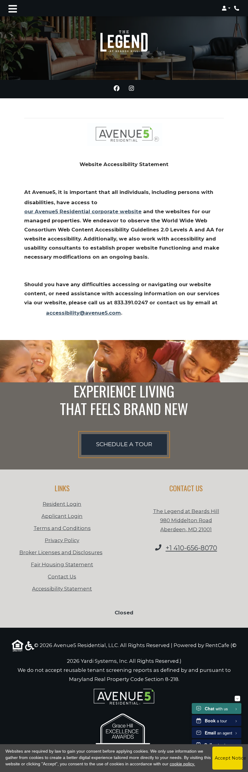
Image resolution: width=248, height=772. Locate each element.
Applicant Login (62, 516)
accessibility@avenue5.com (83, 313)
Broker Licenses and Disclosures (61, 552)
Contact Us (62, 577)
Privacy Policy (62, 540)
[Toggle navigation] (13, 8)
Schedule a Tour (124, 444)
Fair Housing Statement (62, 564)
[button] (226, 8)
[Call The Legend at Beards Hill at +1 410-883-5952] (237, 8)
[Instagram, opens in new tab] (131, 89)
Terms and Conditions (62, 528)
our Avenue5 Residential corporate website (83, 211)
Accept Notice (229, 758)
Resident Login (62, 504)
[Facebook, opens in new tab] (116, 89)
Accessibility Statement (62, 588)
